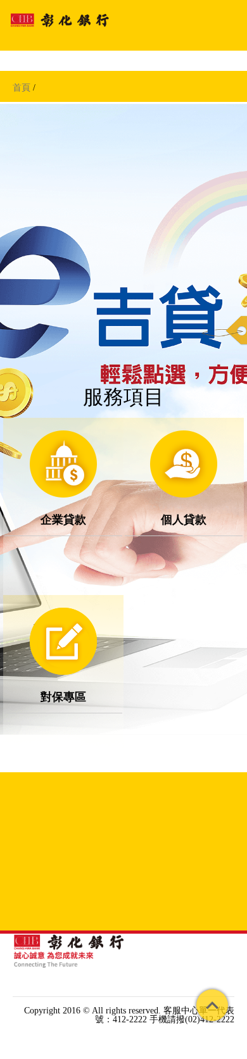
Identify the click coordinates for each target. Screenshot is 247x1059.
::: (16, 1000)
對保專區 (63, 696)
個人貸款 (183, 519)
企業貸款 (63, 519)
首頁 (21, 87)
